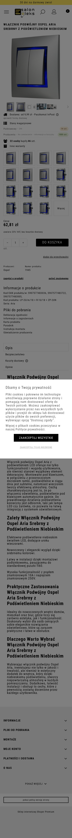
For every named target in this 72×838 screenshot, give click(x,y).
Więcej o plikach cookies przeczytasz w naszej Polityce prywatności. (33, 427)
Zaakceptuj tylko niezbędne (36, 447)
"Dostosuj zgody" (42, 420)
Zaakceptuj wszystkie (36, 438)
